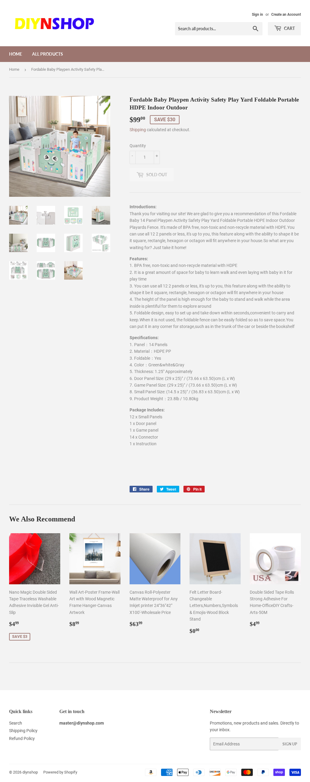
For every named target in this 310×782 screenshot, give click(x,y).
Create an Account (286, 14)
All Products (47, 54)
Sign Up (289, 744)
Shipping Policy (23, 730)
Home (15, 54)
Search (15, 723)
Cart (289, 28)
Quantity (138, 145)
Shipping (138, 129)
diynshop (30, 772)
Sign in (257, 14)
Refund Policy (22, 738)
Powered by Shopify (60, 772)
